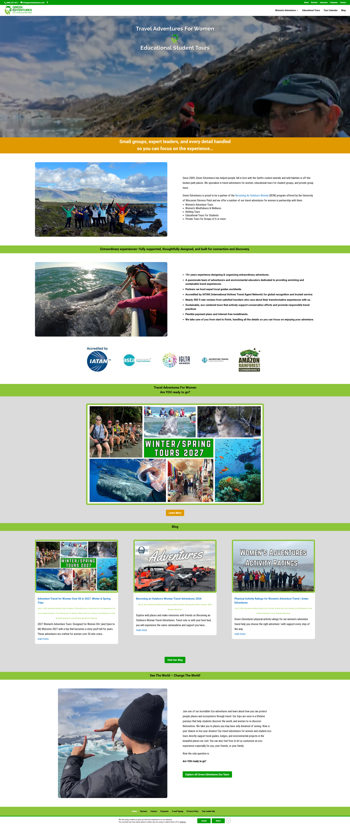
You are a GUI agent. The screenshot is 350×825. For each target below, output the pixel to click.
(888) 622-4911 (12, 3)
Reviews (314, 3)
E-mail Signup (177, 811)
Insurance (324, 3)
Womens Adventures (82, 618)
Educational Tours (311, 10)
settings (183, 822)
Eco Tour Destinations (104, 608)
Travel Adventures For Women (66, 613)
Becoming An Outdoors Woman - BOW (198, 605)
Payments (334, 3)
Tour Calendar (331, 10)
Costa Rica (92, 608)
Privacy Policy (193, 811)
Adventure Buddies (55, 608)
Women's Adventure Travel (65, 618)
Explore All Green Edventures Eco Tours (207, 774)
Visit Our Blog (175, 660)
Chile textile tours (81, 608)
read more (43, 638)
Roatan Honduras (49, 613)
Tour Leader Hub (208, 811)
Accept (204, 821)
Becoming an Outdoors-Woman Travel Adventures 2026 (169, 598)
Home (134, 811)
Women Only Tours (84, 613)
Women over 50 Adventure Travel (103, 613)
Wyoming (94, 618)
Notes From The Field (266, 608)
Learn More (175, 512)
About (306, 3)
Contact (343, 3)
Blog (343, 10)
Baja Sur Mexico (68, 608)
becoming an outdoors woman (173, 605)
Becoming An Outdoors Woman (252, 195)
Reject (218, 821)
